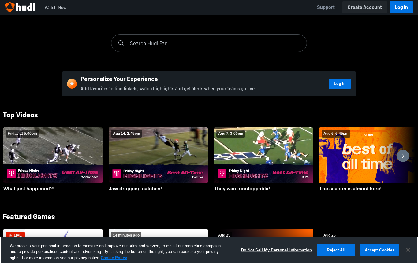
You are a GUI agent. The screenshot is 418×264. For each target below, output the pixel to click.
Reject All (336, 250)
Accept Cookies (380, 250)
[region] (209, 250)
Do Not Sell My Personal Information (276, 250)
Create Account (365, 7)
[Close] (408, 250)
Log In (401, 7)
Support (326, 7)
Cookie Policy (114, 257)
